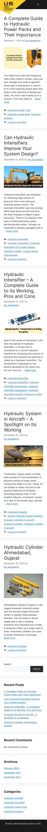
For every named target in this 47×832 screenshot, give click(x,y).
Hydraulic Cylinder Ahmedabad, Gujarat (23, 552)
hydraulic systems (13, 524)
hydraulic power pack (18, 114)
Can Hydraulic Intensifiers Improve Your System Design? (21, 145)
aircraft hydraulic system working (24, 516)
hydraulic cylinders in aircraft (19, 520)
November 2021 (12, 777)
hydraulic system (13, 251)
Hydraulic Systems (17, 512)
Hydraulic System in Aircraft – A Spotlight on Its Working (22, 422)
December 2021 (12, 772)
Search (7, 664)
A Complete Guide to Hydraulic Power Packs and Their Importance (23, 26)
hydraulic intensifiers (18, 243)
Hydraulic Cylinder (17, 646)
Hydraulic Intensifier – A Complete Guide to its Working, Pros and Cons (21, 285)
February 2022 (11, 768)
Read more (12, 231)
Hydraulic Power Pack (18, 110)
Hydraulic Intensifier (17, 239)
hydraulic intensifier (17, 382)
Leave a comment (16, 122)
